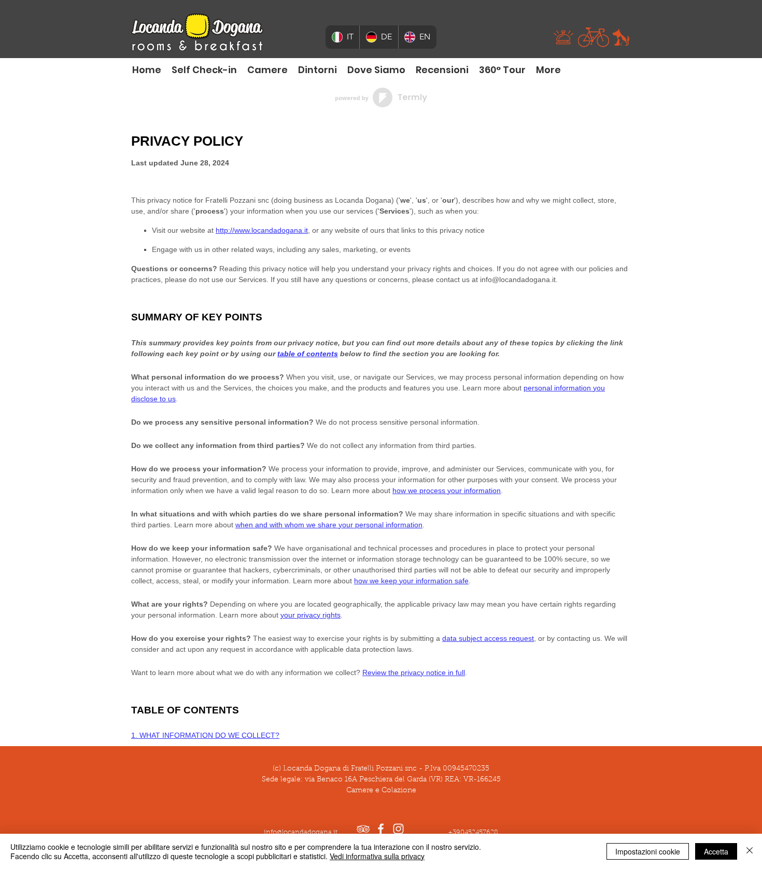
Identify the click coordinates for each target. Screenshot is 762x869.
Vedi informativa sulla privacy (377, 856)
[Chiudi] (749, 851)
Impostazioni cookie (647, 851)
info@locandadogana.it (300, 832)
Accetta (716, 851)
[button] (563, 37)
